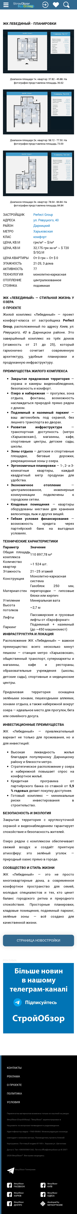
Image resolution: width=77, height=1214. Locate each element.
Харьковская (43, 231)
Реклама (13, 1076)
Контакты (14, 1068)
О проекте (14, 1085)
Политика (14, 1093)
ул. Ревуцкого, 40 (46, 220)
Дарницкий (41, 225)
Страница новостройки (38, 940)
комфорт (40, 237)
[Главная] (24, 5)
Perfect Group (43, 214)
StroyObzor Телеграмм (25, 1169)
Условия (13, 1102)
